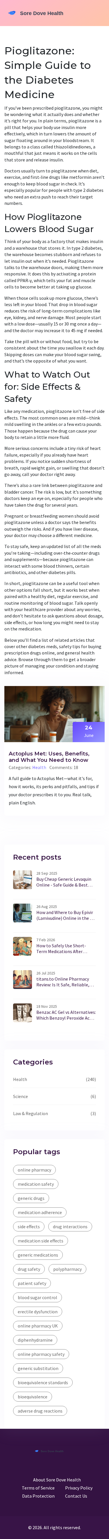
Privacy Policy (78, 1488)
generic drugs (31, 1198)
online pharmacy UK (38, 1326)
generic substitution (38, 1368)
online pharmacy (34, 1170)
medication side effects (40, 1241)
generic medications (38, 1255)
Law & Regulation (30, 1113)
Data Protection (38, 1496)
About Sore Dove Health (57, 1480)
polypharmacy (67, 1269)
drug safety (29, 1269)
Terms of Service (38, 1488)
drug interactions (70, 1226)
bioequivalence (32, 1397)
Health (39, 767)
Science (20, 1096)
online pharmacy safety (41, 1354)
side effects (29, 1226)
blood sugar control (37, 1297)
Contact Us (76, 1496)
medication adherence (40, 1212)
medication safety (36, 1184)
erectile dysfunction (38, 1311)
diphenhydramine (35, 1340)
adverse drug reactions (40, 1411)
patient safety (32, 1283)
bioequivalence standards (43, 1382)
